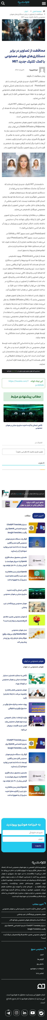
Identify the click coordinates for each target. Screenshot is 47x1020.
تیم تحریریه (33, 70)
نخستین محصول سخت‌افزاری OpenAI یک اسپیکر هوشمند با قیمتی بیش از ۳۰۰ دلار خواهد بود (15, 561)
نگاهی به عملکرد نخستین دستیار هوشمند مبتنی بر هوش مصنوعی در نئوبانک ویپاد (14, 679)
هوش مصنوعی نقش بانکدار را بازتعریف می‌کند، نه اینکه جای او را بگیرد (15, 694)
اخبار (26, 11)
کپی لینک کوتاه (37, 381)
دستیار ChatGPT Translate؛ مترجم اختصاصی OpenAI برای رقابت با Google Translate (16, 528)
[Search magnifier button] (2, 3)
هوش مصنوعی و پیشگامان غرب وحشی (31, 914)
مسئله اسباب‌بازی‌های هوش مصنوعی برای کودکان (27, 920)
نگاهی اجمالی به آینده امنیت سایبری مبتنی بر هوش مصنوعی (24, 908)
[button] (44, 3)
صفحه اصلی (37, 11)
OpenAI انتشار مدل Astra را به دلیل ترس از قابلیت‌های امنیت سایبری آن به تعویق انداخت (16, 576)
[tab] (38, 515)
